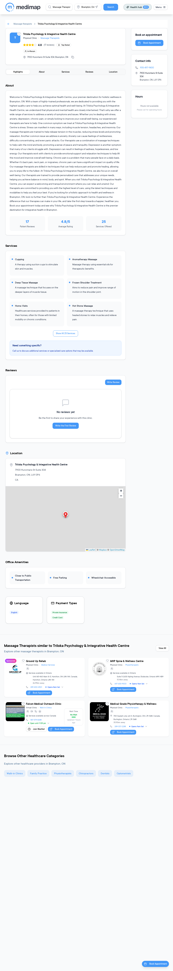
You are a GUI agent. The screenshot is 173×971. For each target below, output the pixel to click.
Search (110, 7)
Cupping (19, 259)
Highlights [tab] (18, 71)
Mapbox (103, 550)
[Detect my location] (96, 7)
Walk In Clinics (46, 707)
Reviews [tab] (89, 71)
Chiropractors (86, 773)
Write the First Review (65, 425)
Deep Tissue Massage (26, 282)
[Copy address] (73, 57)
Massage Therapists (50, 38)
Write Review (113, 382)
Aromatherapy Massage (84, 259)
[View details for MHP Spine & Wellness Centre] (128, 677)
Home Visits (21, 305)
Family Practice (38, 773)
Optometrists (124, 773)
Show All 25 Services (65, 333)
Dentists (105, 773)
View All (162, 648)
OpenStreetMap (117, 550)
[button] (65, 515)
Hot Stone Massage (82, 305)
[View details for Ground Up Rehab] (44, 677)
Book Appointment (152, 42)
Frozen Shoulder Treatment (87, 282)
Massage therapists (23, 23)
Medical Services (48, 665)
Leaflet (91, 550)
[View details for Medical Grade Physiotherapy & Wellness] (128, 718)
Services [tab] (66, 71)
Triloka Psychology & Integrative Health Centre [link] (60, 23)
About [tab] (42, 71)
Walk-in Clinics (15, 773)
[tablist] (65, 72)
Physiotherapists (132, 665)
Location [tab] (113, 71)
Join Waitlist (39, 729)
